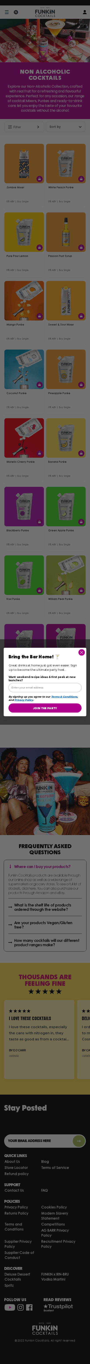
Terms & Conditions (64, 696)
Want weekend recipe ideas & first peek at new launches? (42, 678)
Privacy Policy (23, 700)
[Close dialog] (81, 652)
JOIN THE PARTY (45, 708)
